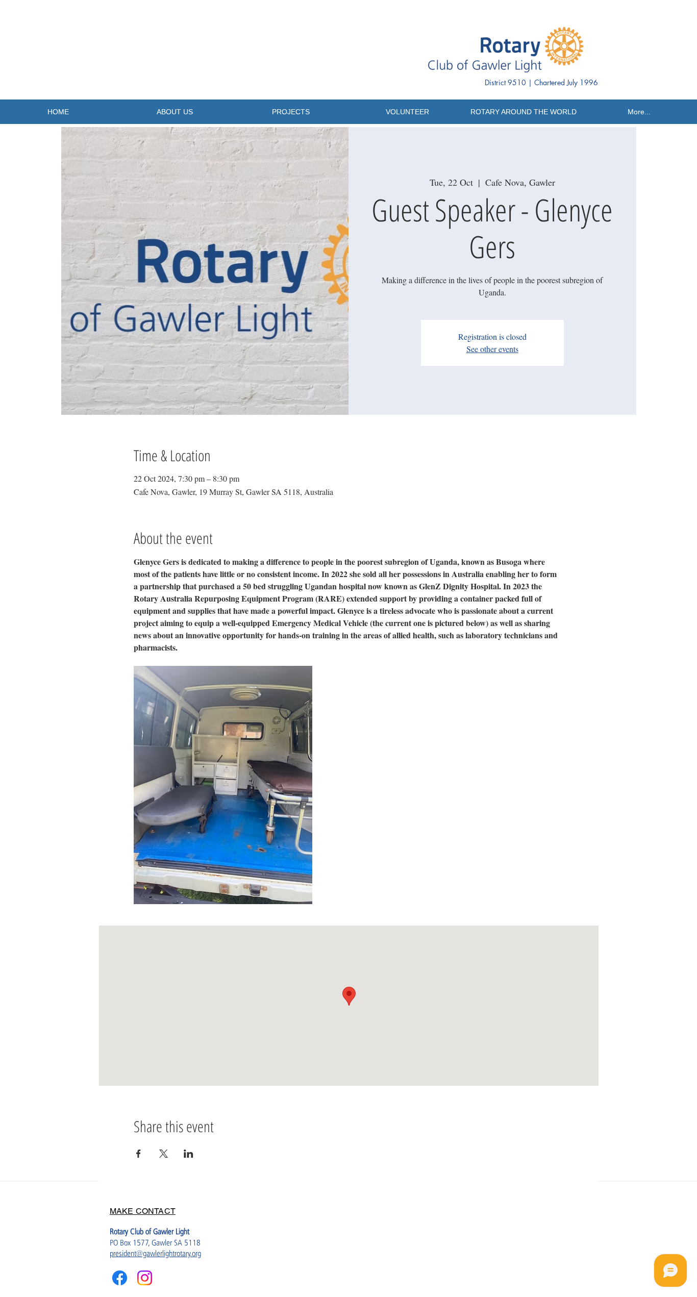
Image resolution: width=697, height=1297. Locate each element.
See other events (492, 348)
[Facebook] (120, 1278)
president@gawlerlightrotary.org (155, 1253)
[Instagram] (145, 1278)
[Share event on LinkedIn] (188, 1154)
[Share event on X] (163, 1154)
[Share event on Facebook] (138, 1154)
